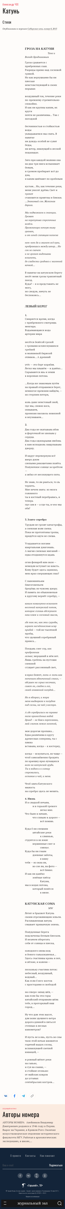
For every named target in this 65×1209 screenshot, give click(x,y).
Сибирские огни (35, 28)
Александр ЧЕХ (11, 4)
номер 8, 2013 (50, 28)
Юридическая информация (32, 1196)
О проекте (15, 1156)
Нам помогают (47, 1156)
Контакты (30, 1156)
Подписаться (55, 1165)
